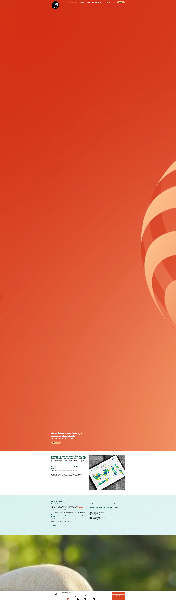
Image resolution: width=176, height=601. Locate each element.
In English (114, 2)
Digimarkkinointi (81, 2)
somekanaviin (81, 507)
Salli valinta (118, 595)
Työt (105, 2)
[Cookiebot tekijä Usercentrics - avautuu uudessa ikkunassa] (56, 599)
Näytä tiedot (99, 599)
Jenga (108, 2)
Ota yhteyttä (120, 2)
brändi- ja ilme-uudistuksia (57, 511)
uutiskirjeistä (79, 506)
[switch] (77, 599)
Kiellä (118, 598)
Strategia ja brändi (72, 2)
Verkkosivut (100, 2)
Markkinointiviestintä (91, 2)
